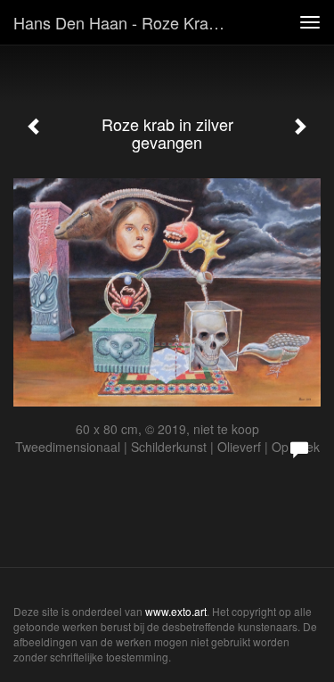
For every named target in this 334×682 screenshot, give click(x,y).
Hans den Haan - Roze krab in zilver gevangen (127, 22)
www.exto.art (176, 611)
